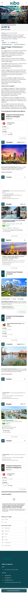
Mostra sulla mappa (11, 223)
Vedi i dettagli (22, 138)
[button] (4, 154)
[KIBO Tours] (7, 558)
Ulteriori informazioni (6, 172)
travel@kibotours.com (9, 580)
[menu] (26, 3)
